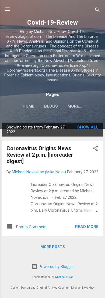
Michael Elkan (64, 277)
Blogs (51, 106)
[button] (95, 149)
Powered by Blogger (56, 266)
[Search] (97, 11)
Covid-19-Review (52, 22)
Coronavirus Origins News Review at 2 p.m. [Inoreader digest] (39, 154)
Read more (87, 226)
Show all (88, 127)
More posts (52, 247)
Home (28, 106)
